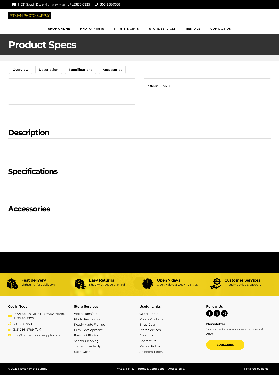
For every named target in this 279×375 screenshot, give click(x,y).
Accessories (112, 70)
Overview (21, 70)
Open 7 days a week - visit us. (177, 284)
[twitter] (217, 314)
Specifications (80, 70)
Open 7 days (168, 280)
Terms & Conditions (151, 368)
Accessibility (176, 368)
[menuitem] (59, 28)
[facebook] (209, 314)
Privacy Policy (125, 368)
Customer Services (242, 280)
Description (48, 70)
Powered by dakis (256, 368)
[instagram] (224, 314)
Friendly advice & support (242, 284)
